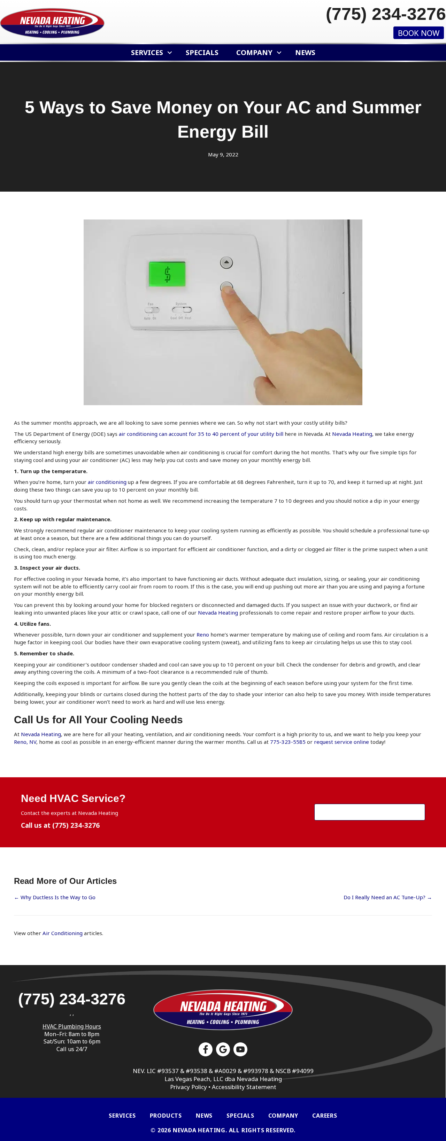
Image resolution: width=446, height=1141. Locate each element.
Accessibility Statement (244, 1087)
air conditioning (107, 481)
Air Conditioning (63, 933)
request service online (341, 741)
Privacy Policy (188, 1087)
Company (254, 52)
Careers (324, 1115)
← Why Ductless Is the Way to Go (54, 897)
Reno (203, 634)
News (305, 52)
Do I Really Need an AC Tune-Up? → (388, 897)
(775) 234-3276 (76, 825)
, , (72, 1013)
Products (166, 1115)
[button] (170, 52)
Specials (202, 52)
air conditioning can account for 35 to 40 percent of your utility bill (201, 433)
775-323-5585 (288, 741)
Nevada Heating (352, 433)
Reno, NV (25, 741)
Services (147, 52)
